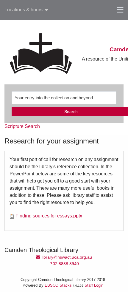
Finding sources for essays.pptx (48, 215)
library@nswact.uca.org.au (66, 257)
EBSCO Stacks (58, 285)
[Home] (40, 54)
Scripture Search (22, 126)
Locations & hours (23, 9)
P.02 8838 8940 (64, 263)
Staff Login (94, 285)
